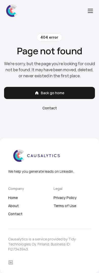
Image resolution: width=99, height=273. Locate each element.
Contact (15, 213)
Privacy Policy (65, 197)
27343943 (19, 249)
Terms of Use (65, 205)
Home (13, 197)
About (13, 205)
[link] (12, 11)
